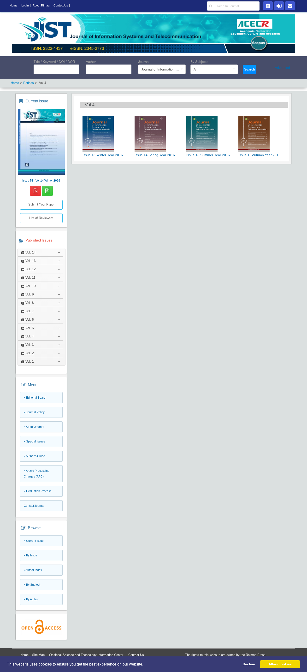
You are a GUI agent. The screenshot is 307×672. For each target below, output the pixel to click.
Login (25, 5)
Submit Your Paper (41, 204)
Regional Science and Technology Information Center (86, 655)
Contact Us (136, 655)
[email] (290, 5)
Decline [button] (249, 664)
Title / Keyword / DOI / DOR (54, 62)
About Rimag (41, 5)
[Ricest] (268, 5)
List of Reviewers (41, 218)
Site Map (38, 655)
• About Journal (34, 427)
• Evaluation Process (37, 491)
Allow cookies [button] (280, 664)
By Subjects (199, 62)
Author (91, 62)
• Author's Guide (34, 456)
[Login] (279, 5)
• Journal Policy (34, 412)
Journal (143, 62)
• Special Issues (34, 441)
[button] (145, 664)
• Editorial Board (35, 397)
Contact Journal (34, 505)
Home (24, 655)
